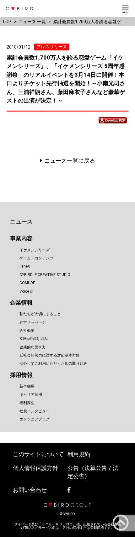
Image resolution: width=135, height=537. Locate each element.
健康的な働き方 (32, 347)
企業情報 (21, 302)
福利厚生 (27, 403)
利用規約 (79, 454)
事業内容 (21, 238)
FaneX (24, 266)
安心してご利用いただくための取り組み (53, 363)
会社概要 (27, 330)
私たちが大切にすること (40, 314)
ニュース (21, 221)
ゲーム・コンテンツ (36, 258)
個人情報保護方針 (35, 468)
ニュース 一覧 (32, 21)
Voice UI (26, 291)
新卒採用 (27, 386)
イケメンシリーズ (34, 250)
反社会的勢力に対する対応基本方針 (49, 355)
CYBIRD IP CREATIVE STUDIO (44, 275)
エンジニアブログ (34, 419)
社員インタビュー (34, 411)
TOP (6, 21)
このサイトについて (38, 454)
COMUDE (27, 283)
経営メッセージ (32, 322)
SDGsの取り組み (33, 338)
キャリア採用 (30, 394)
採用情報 (21, 375)
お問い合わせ (30, 490)
